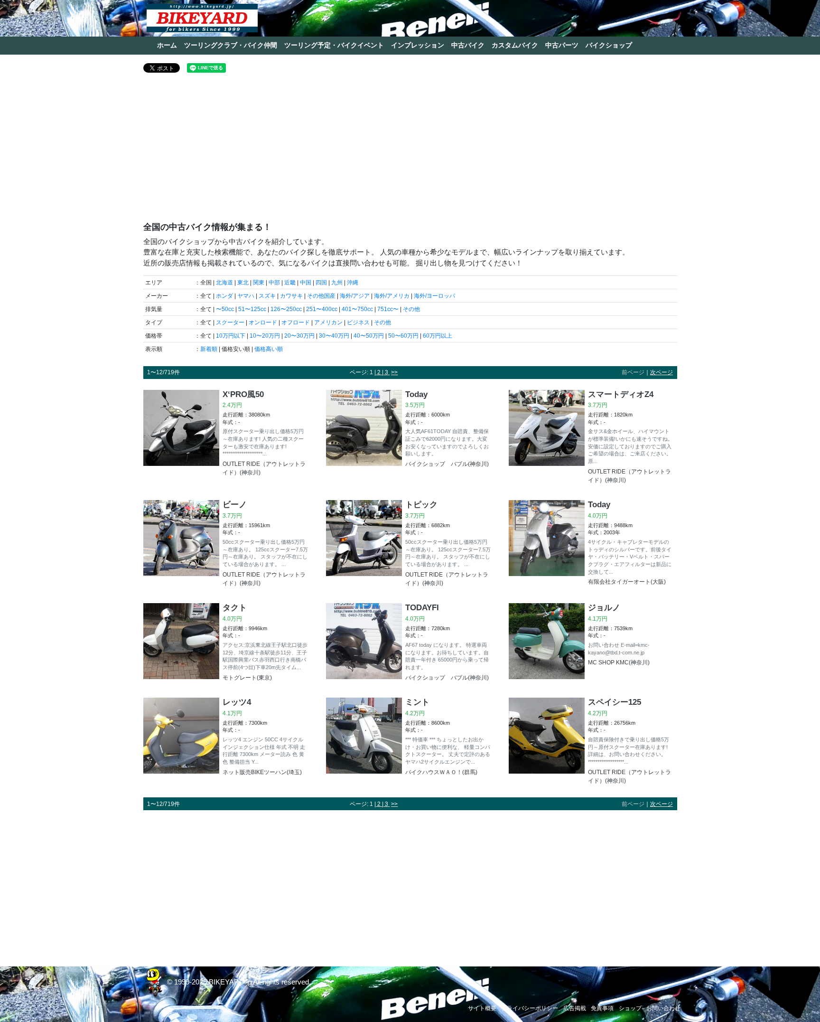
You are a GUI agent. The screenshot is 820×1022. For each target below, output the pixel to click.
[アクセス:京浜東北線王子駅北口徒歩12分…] (181, 643)
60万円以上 (437, 335)
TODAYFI (422, 607)
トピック (421, 504)
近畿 (290, 282)
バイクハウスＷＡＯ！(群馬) (441, 772)
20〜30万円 (299, 335)
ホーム (167, 45)
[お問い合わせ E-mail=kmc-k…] (547, 641)
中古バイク (468, 45)
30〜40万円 (334, 335)
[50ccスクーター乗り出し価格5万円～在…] (181, 544)
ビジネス (358, 322)
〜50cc (225, 309)
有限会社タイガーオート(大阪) (627, 581)
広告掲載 (574, 1008)
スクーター (230, 322)
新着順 (208, 349)
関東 (258, 282)
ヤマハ (245, 296)
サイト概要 (482, 1008)
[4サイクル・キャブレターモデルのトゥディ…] (547, 544)
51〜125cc (252, 309)
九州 (337, 282)
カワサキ (291, 296)
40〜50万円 (369, 335)
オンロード (263, 322)
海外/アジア (355, 296)
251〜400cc (321, 309)
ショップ (630, 1008)
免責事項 (602, 1008)
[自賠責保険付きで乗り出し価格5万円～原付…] (547, 742)
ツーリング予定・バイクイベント (334, 45)
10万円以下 (230, 335)
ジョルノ (604, 607)
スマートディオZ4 (620, 394)
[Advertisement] (410, 151)
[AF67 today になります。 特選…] (364, 643)
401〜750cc (357, 309)
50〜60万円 (403, 335)
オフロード (295, 322)
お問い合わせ (663, 1008)
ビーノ (235, 504)
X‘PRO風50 (243, 394)
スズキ (267, 296)
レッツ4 (237, 702)
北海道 (224, 282)
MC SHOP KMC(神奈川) (619, 662)
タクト (235, 607)
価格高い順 (268, 349)
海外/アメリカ (392, 296)
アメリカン (328, 322)
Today (416, 394)
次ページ (661, 372)
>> (394, 372)
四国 (321, 282)
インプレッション (417, 45)
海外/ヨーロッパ (434, 296)
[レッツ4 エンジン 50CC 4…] (181, 738)
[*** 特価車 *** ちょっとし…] (364, 738)
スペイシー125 (614, 702)
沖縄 (352, 282)
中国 (305, 282)
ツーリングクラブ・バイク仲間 (230, 45)
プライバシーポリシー (529, 1008)
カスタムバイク (515, 45)
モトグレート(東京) (247, 677)
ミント (417, 702)
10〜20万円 (265, 335)
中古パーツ (561, 45)
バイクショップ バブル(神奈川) (447, 464)
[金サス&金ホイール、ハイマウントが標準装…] (547, 438)
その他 (411, 309)
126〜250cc (286, 309)
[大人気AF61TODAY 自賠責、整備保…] (364, 430)
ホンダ (224, 296)
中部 (274, 282)
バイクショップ (609, 45)
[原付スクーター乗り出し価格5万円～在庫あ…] (181, 434)
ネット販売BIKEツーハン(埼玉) (262, 772)
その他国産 (321, 296)
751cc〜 (388, 309)
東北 (243, 282)
